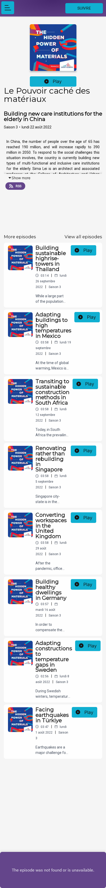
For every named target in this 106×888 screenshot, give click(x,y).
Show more (21, 178)
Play (57, 81)
